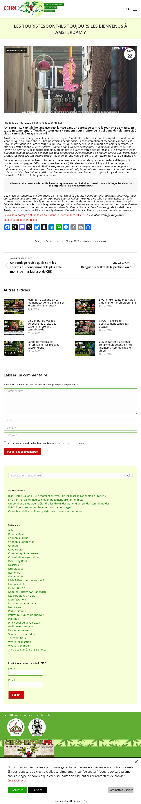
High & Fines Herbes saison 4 (26, 580)
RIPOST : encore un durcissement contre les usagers (114, 323)
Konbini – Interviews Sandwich (27, 591)
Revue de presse (16, 50)
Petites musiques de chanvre (26, 614)
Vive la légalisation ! (20, 641)
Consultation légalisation (23, 557)
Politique (13, 618)
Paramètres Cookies (121, 790)
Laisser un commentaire (94, 241)
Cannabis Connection (21, 541)
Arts (10, 530)
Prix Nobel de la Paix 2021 (24, 622)
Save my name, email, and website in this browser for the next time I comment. (47, 443)
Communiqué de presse (23, 553)
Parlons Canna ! (18, 611)
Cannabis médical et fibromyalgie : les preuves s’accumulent (43, 344)
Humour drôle (17, 584)
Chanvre (13, 545)
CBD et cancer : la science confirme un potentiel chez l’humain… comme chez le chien (115, 346)
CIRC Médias (16, 549)
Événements (15, 576)
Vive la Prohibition (19, 645)
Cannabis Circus (18, 538)
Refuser (37, 790)
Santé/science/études (21, 634)
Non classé (15, 607)
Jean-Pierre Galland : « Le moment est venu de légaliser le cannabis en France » (46, 302)
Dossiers (13, 564)
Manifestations (17, 599)
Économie (14, 572)
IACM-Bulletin (16, 588)
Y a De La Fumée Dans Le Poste (27, 649)
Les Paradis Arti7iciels (21, 595)
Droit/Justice (15, 568)
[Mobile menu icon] (135, 9)
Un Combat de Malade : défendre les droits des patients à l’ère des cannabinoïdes (42, 325)
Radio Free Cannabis (21, 626)
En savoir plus (17, 780)
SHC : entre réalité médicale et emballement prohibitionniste (117, 301)
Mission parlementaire (22, 603)
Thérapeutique (17, 638)
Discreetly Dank (17, 561)
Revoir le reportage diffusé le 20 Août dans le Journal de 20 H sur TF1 (46, 215)
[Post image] (14, 306)
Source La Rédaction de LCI (20, 219)
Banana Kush (16, 534)
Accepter (17, 790)
